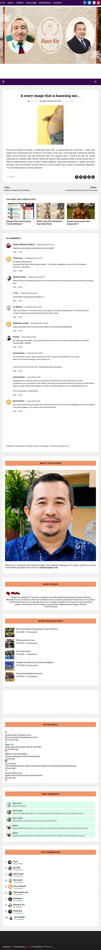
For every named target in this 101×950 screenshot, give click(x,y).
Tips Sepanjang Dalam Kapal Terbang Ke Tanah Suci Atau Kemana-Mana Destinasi (40, 766)
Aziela (16, 337)
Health (11, 176)
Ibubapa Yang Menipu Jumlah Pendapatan (34, 662)
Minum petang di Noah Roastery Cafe (21, 737)
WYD (12, 947)
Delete (20, 252)
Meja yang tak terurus (25, 640)
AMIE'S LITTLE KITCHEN (16, 754)
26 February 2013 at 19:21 (36, 277)
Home (2, 3)
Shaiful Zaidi (19, 277)
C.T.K (15, 293)
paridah (16, 867)
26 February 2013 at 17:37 (33, 258)
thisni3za (17, 911)
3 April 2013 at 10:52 (33, 377)
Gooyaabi (28, 947)
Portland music (32, 391)
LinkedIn (57, 3)
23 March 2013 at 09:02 (35, 353)
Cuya (15, 861)
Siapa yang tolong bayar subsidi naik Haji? (23, 747)
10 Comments (68, 101)
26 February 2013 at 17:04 (45, 244)
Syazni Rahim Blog (13, 773)
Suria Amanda (19, 886)
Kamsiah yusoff (21, 323)
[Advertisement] (50, 72)
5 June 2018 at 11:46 (33, 401)
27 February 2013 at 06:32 (28, 293)
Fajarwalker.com (20, 892)
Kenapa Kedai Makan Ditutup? (29, 673)
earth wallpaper (22, 407)
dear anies (17, 880)
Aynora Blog (10, 763)
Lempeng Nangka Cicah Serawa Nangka (22, 756)
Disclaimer (31, 3)
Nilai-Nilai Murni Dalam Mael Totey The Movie (37, 629)
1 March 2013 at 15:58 (28, 337)
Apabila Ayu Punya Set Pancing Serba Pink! (23, 775)
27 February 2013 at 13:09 (33, 307)
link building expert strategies (50, 367)
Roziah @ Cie (19, 904)
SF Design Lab (47, 947)
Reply (15, 252)
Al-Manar (17, 307)
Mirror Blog (45, 3)
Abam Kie (34, 101)
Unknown (18, 258)
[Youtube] (98, 4)
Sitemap (20, 3)
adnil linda (18, 874)
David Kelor (19, 401)
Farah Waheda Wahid (23, 244)
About (10, 3)
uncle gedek (19, 917)
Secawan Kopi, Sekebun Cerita (18, 735)
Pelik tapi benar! (23, 651)
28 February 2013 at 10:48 (39, 323)
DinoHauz (17, 898)
